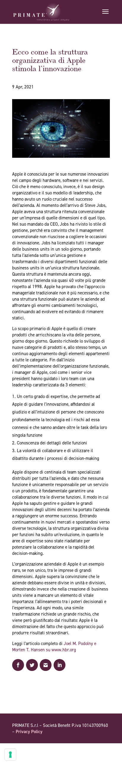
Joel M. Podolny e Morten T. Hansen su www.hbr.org (54, 647)
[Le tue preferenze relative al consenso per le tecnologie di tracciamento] (10, 754)
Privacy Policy (29, 732)
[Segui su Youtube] (93, 748)
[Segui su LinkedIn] (105, 748)
